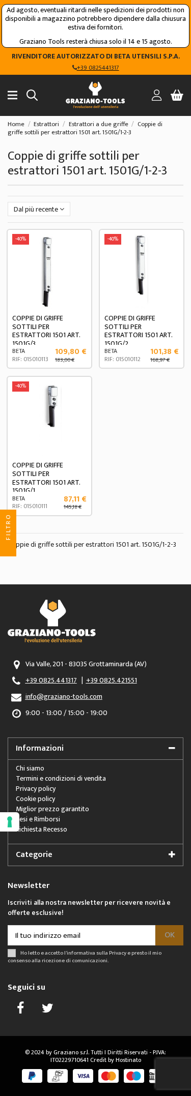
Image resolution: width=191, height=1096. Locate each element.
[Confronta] (79, 267)
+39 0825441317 (98, 68)
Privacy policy (36, 788)
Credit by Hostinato (115, 1060)
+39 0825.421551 (111, 680)
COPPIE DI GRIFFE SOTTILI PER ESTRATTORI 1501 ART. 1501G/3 (46, 330)
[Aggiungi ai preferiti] (79, 249)
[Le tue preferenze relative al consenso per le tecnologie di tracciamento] (9, 822)
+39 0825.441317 (51, 680)
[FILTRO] (8, 548)
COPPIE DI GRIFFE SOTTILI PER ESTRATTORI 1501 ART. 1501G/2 (138, 330)
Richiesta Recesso (41, 829)
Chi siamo (30, 768)
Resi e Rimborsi (38, 819)
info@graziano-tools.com (63, 696)
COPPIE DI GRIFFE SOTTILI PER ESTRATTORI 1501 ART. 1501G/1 (46, 477)
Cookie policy (35, 799)
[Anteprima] (79, 284)
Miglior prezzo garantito (52, 809)
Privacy (117, 953)
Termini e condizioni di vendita (61, 778)
